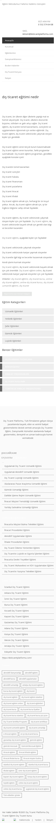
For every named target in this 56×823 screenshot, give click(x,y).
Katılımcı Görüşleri (37, 4)
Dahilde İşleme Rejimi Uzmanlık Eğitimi (22, 495)
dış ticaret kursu (37, 279)
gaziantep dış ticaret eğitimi (14, 740)
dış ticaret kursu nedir (15, 381)
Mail (25, 30)
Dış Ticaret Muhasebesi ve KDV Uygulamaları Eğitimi (28, 565)
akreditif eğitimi (31, 673)
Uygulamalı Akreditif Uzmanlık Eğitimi (21, 472)
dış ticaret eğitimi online (13, 703)
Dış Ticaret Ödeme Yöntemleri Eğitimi (22, 548)
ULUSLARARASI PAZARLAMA (18, 359)
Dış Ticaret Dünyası (13, 72)
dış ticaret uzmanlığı (37, 728)
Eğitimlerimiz (10, 53)
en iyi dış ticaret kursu (29, 734)
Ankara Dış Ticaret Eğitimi (16, 593)
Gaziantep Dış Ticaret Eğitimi (18, 622)
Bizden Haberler (12, 65)
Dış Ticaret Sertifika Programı (15, 721)
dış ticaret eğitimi (19, 279)
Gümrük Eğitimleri (13, 333)
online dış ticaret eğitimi (28, 783)
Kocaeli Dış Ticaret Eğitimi (16, 610)
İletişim (8, 78)
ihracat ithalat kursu (11, 758)
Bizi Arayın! (44, 21)
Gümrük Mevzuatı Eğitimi (31, 746)
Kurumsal (9, 46)
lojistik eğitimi (9, 783)
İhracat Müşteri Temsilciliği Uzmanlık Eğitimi (24, 501)
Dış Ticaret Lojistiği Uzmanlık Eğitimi (21, 477)
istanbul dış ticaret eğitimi (13, 764)
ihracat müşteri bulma (32, 758)
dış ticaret (24, 285)
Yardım (38, 820)
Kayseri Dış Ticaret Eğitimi (16, 616)
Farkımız (24, 4)
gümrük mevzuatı (10, 746)
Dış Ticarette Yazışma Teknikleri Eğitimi (22, 571)
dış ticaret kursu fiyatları (30, 709)
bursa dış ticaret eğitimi (13, 691)
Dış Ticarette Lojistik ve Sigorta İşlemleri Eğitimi (26, 553)
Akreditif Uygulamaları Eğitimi (18, 536)
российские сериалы (3, 453)
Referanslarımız (12, 366)
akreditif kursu (9, 679)
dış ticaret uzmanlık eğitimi (14, 728)
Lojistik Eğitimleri (13, 340)
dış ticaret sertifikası (39, 721)
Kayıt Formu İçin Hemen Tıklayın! (17, 294)
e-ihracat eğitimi (10, 734)
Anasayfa (9, 40)
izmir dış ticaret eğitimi (27, 770)
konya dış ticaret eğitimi (37, 776)
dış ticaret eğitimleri (35, 703)
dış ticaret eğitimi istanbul (31, 697)
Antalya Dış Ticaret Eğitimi (16, 646)
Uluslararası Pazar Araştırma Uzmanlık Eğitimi (25, 483)
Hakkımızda (24, 820)
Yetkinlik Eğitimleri (13, 318)
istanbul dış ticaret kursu (38, 764)
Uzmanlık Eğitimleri (14, 311)
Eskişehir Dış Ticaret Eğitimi (17, 651)
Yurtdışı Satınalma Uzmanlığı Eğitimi (21, 507)
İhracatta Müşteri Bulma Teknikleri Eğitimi (24, 524)
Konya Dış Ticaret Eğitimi (16, 634)
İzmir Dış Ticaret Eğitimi (15, 598)
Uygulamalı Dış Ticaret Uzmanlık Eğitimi (22, 466)
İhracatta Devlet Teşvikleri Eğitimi (20, 559)
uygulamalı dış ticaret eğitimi (37, 789)
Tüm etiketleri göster (11, 795)
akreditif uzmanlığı (10, 685)
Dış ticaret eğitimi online (30, 270)
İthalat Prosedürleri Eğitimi (16, 542)
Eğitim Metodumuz (11, 4)
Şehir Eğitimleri (12, 326)
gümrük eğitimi (36, 740)
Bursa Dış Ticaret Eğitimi (15, 604)
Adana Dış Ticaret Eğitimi (16, 628)
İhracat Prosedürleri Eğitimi (17, 530)
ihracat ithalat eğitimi (27, 752)
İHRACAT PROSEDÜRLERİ (17, 374)
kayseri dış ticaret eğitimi (13, 776)
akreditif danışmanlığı (12, 673)
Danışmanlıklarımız (13, 59)
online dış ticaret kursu (31, 282)
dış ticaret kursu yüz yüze (37, 715)
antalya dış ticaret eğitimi (32, 685)
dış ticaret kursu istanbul (13, 715)
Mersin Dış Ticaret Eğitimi (16, 640)
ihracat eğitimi (9, 752)
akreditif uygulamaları (28, 679)
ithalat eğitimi (8, 770)
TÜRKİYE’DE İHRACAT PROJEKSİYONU (23, 388)
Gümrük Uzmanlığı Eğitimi (16, 489)
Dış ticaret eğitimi (40, 221)
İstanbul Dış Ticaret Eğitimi (16, 587)
